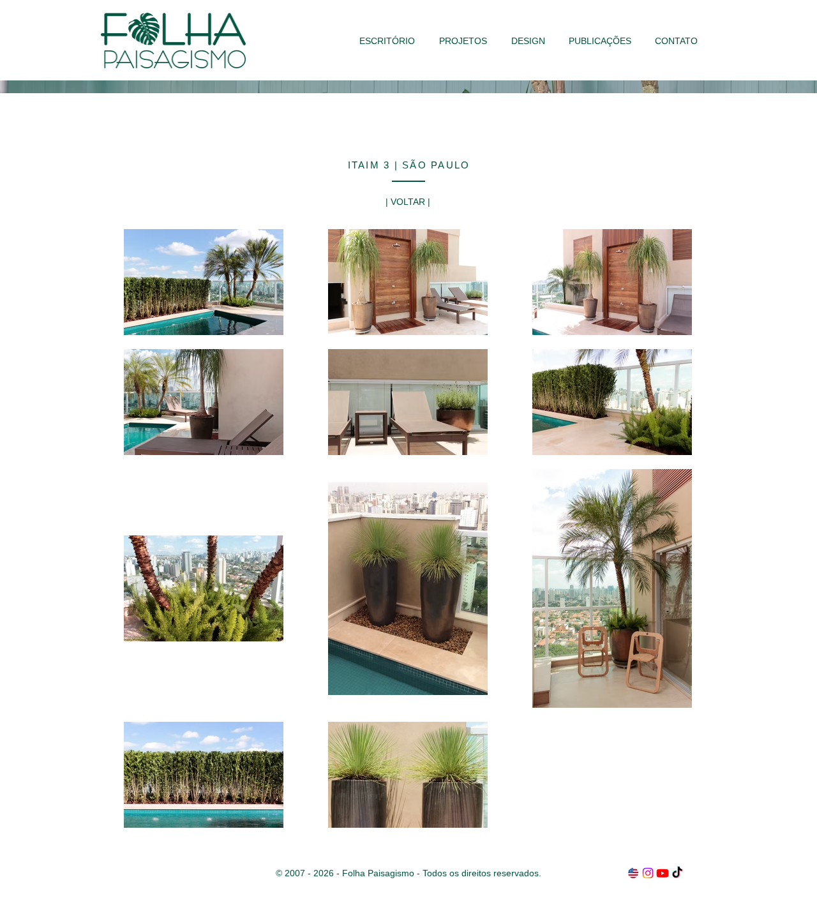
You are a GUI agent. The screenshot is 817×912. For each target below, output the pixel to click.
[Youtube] (663, 873)
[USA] (633, 873)
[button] (463, 41)
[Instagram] (648, 873)
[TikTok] (677, 873)
